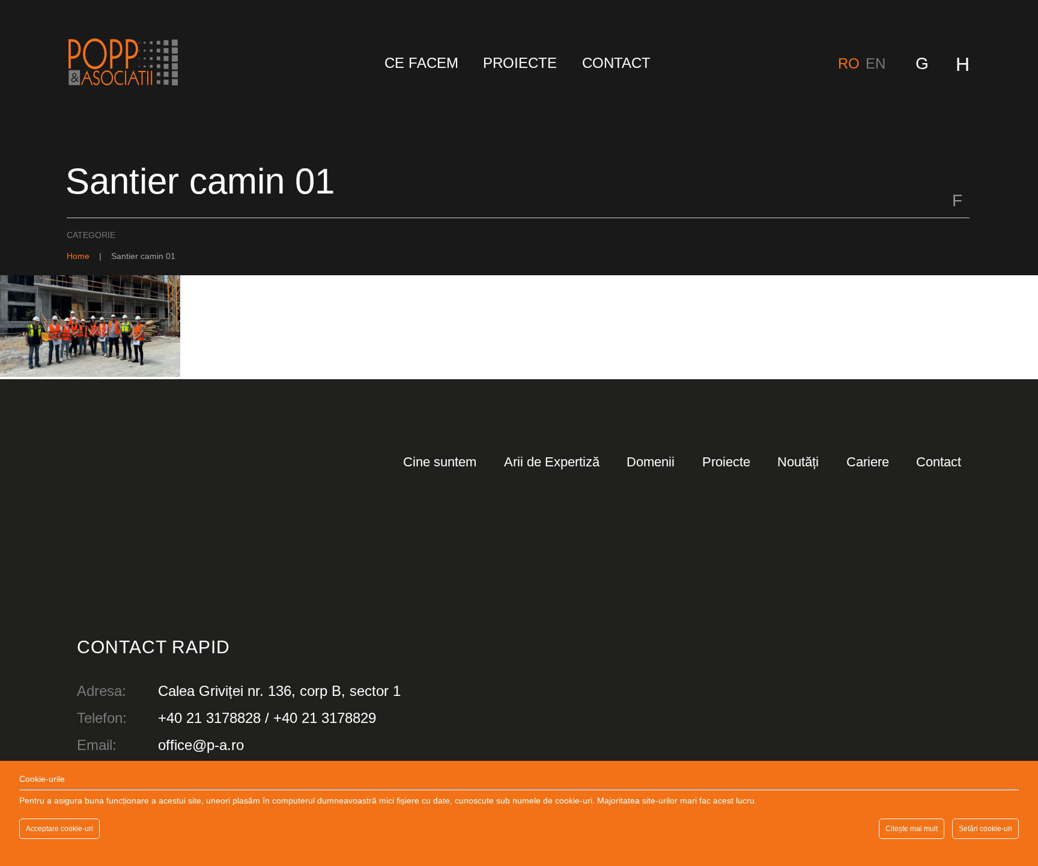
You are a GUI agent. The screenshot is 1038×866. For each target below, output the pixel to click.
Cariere (867, 461)
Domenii (651, 461)
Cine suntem (439, 461)
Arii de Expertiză (551, 461)
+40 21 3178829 (324, 718)
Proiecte (520, 63)
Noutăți (798, 461)
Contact (616, 63)
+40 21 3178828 (209, 718)
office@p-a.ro (201, 745)
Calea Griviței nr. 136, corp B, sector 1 (279, 691)
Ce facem (421, 63)
